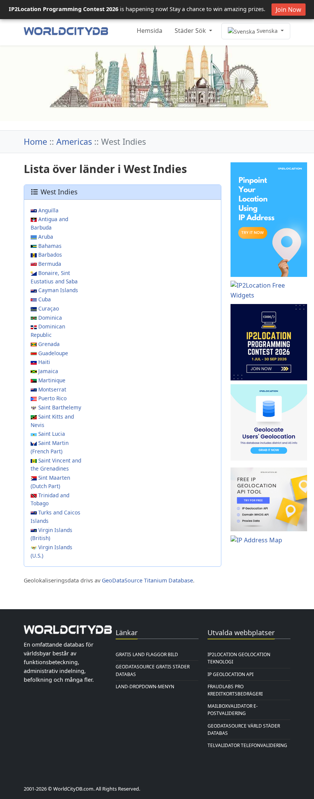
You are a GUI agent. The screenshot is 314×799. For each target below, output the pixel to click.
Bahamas (49, 245)
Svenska (267, 30)
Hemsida (149, 30)
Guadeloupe (52, 353)
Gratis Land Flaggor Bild (147, 654)
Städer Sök (191, 30)
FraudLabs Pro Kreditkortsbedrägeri (235, 690)
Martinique (51, 380)
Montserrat (51, 389)
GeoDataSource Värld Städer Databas (244, 729)
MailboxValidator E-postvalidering (233, 710)
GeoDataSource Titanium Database (147, 580)
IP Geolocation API (230, 674)
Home (35, 141)
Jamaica (47, 371)
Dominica (49, 317)
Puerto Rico (52, 398)
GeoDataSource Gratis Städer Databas (153, 670)
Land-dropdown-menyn (145, 686)
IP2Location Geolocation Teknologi (239, 658)
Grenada (48, 344)
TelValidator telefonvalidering (247, 745)
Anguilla (48, 210)
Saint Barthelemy (59, 407)
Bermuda (49, 263)
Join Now (288, 9)
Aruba (45, 236)
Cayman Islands (57, 290)
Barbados (49, 254)
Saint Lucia (51, 433)
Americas (74, 141)
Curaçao (48, 308)
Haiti (43, 362)
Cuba (44, 299)
